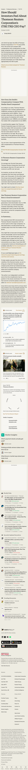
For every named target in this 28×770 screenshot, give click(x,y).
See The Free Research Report (10, 414)
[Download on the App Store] (6, 642)
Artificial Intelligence (19, 690)
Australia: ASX (4, 681)
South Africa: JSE (5, 690)
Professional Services (12, 9)
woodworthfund (8, 537)
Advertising (17, 700)
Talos (6, 515)
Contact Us (17, 706)
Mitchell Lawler (7, 443)
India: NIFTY (4, 684)
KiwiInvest (7, 587)
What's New (4, 712)
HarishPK (6, 600)
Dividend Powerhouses (20, 679)
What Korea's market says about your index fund (13, 457)
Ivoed (6, 524)
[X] (5, 637)
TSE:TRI (16, 44)
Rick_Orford (7, 495)
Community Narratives (6, 706)
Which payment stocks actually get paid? (12, 440)
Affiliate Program (18, 718)
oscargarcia (7, 570)
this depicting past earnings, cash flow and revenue (13, 254)
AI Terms (3, 764)
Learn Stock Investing (19, 716)
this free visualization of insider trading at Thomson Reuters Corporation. (13, 247)
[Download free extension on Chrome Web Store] (9, 646)
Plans (16, 698)
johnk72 (6, 614)
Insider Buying (18, 681)
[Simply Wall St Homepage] (7, 629)
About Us (17, 703)
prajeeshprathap (8, 556)
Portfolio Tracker (5, 698)
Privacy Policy (4, 762)
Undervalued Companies (20, 676)
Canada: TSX (4, 687)
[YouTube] (7, 637)
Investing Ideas (4, 703)
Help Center (17, 713)
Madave (6, 607)
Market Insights (4, 709)
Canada (3, 9)
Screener (3, 700)
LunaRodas (7, 547)
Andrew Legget (7, 452)
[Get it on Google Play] (16, 642)
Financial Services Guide (6, 757)
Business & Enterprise (19, 721)
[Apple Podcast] (12, 637)
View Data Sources (5, 665)
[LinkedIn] (2, 637)
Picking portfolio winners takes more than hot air (12, 448)
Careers (16, 709)
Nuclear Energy (18, 684)
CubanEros (7, 579)
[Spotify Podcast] (10, 637)
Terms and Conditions (6, 760)
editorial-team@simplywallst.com (16, 282)
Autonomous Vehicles (19, 687)
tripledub (6, 505)
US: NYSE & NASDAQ (6, 676)
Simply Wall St (7, 33)
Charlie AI (17, 724)
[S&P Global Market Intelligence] (6, 654)
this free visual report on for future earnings (12, 189)
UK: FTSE (3, 679)
